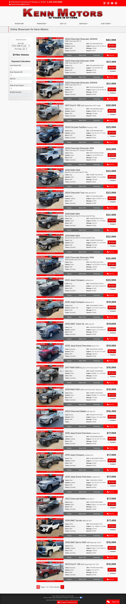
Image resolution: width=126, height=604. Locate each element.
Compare (113, 49)
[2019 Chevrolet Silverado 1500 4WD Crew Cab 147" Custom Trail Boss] (49, 156)
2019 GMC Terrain (78, 520)
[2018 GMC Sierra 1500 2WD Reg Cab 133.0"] (49, 550)
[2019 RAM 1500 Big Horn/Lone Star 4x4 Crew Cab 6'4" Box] (49, 222)
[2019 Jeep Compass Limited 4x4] (49, 462)
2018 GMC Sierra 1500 (83, 542)
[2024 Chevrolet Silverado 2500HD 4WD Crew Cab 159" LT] (49, 47)
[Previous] (38, 587)
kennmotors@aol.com (20, 4)
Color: (67, 43)
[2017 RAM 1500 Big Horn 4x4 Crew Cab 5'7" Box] (49, 375)
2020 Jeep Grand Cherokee (82, 346)
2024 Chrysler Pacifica (81, 127)
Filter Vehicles (22, 55)
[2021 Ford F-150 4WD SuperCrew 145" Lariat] (49, 113)
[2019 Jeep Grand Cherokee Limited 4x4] (49, 441)
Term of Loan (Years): (17, 85)
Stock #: (89, 50)
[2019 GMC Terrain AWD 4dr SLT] (49, 528)
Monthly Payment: (16, 92)
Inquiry (69, 55)
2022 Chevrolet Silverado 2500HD (81, 84)
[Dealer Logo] (63, 13)
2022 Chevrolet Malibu (80, 499)
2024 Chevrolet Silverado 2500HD (81, 40)
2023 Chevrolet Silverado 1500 (79, 62)
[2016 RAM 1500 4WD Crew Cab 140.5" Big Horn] (49, 397)
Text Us (111, 55)
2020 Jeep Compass (79, 302)
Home (53, 596)
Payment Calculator (20, 61)
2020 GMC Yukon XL (79, 324)
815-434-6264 (55, 2)
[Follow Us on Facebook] (104, 3)
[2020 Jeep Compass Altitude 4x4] (49, 309)
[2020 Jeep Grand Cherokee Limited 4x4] (49, 484)
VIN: (87, 43)
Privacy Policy (70, 596)
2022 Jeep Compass (79, 280)
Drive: (67, 48)
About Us (58, 596)
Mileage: (89, 48)
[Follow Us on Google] (115, 3)
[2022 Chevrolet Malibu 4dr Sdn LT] (49, 506)
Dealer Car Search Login (49, 597)
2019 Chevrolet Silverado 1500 (79, 149)
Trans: (67, 50)
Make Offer (82, 55)
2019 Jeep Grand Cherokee (82, 433)
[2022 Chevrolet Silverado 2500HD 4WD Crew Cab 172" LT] (49, 91)
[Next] (62, 587)
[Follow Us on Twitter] (108, 3)
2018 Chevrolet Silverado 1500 (79, 258)
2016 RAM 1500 (83, 389)
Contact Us (63, 596)
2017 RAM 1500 (84, 367)
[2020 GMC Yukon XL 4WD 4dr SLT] (49, 331)
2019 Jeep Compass (79, 455)
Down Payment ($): (16, 72)
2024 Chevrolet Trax (80, 193)
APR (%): (13, 79)
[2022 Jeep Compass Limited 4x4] (49, 288)
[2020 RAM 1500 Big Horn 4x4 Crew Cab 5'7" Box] (49, 178)
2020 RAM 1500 (76, 171)
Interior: (67, 46)
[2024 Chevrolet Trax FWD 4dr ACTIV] (49, 200)
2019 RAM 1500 (80, 215)
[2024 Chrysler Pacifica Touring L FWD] (49, 135)
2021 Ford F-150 (82, 105)
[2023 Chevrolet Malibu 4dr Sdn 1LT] (49, 419)
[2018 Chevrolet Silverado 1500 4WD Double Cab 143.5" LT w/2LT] (49, 266)
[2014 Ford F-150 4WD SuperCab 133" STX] (49, 572)
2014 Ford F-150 (82, 564)
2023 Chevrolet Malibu (80, 411)
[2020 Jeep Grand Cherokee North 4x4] (49, 353)
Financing (96, 55)
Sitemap (66, 597)
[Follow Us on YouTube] (112, 3)
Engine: (88, 46)
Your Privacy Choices (74, 597)
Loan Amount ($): (15, 65)
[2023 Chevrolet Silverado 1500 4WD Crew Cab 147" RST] (49, 69)
